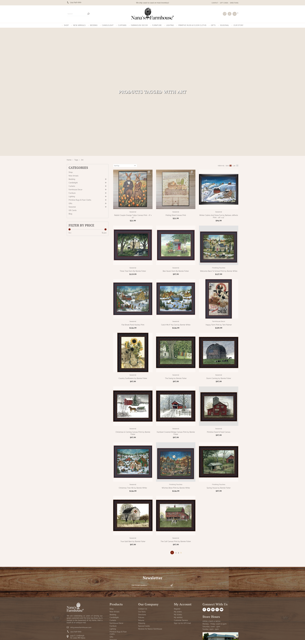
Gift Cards (224, 3)
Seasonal (224, 25)
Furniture (157, 25)
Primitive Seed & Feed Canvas (218, 432)
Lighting (170, 25)
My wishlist (178, 617)
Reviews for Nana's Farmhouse (150, 629)
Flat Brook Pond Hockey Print (133, 325)
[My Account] (229, 14)
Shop (66, 25)
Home (69, 160)
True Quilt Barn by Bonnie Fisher (132, 541)
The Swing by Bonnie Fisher (176, 378)
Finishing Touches (218, 268)
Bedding (93, 25)
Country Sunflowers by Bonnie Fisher (133, 378)
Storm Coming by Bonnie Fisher (218, 378)
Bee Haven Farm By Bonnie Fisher (176, 271)
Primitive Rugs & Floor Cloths (192, 25)
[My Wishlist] (224, 14)
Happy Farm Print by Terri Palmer (219, 325)
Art (82, 160)
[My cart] (235, 14)
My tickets (178, 614)
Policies (141, 617)
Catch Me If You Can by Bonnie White (175, 325)
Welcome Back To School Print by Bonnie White (218, 271)
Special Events (144, 626)
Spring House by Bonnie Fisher (219, 488)
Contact (215, 3)
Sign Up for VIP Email (182, 623)
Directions (234, 3)
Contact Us (142, 609)
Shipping (141, 623)
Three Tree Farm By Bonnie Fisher (133, 271)
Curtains (122, 25)
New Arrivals (79, 25)
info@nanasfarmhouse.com (80, 627)
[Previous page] (172, 552)
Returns (141, 620)
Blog (70, 214)
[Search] (88, 14)
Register (177, 609)
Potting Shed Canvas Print (176, 215)
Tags (76, 160)
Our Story (238, 25)
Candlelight (108, 25)
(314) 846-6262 (75, 631)
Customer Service (181, 620)
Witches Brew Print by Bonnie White (176, 488)
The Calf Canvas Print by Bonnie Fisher (176, 541)
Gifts (213, 25)
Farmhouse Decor (139, 25)
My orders (178, 612)
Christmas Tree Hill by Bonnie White (133, 488)
